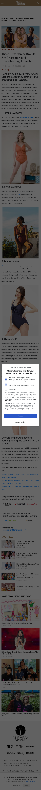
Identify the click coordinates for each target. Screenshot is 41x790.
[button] (21, 389)
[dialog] (20, 395)
